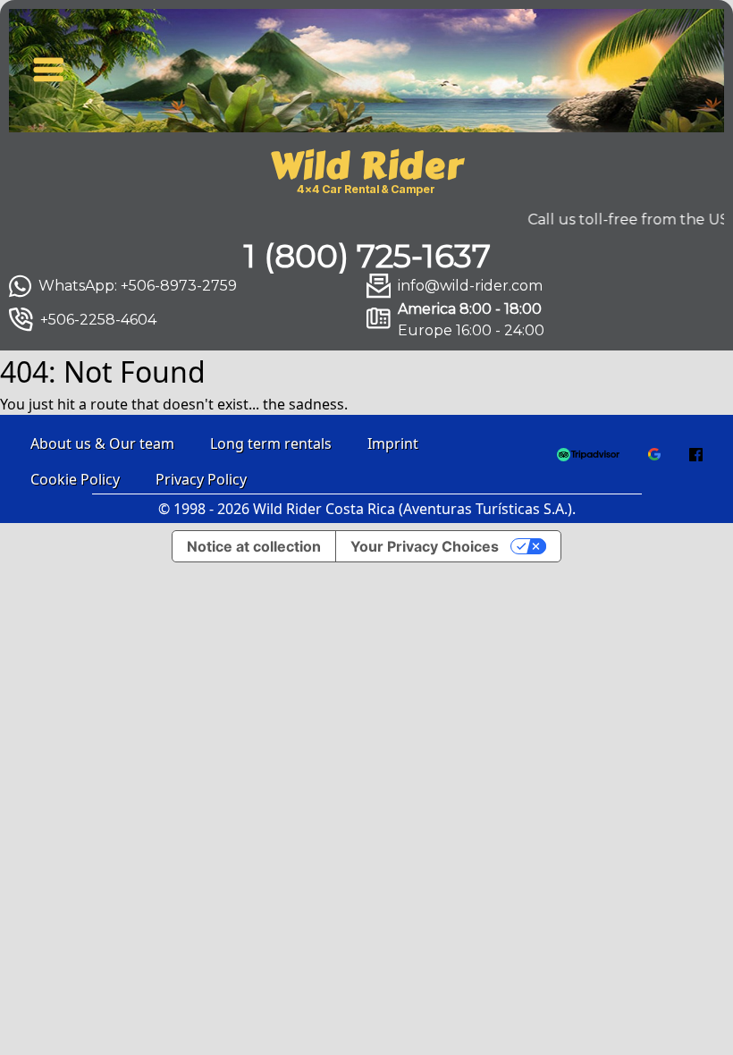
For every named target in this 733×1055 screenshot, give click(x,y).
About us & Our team (102, 443)
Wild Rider (366, 166)
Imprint (392, 443)
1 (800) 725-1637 (367, 255)
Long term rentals (271, 443)
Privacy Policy (201, 479)
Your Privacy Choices (424, 546)
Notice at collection (254, 546)
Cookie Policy (75, 479)
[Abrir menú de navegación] (49, 67)
